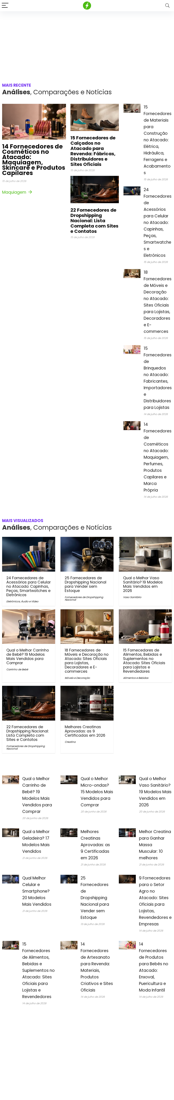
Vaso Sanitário (132, 597)
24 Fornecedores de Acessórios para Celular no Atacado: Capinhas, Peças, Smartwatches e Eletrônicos (157, 222)
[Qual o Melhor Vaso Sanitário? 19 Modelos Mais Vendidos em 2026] (145, 539)
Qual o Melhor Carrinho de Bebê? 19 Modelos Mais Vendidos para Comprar (27, 656)
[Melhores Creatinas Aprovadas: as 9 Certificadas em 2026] (87, 688)
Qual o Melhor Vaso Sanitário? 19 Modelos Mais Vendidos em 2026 (143, 584)
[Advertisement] (87, 43)
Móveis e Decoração (77, 678)
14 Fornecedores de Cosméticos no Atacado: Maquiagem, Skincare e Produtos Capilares (33, 159)
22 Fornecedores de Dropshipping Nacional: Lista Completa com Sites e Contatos (94, 221)
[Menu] (5, 5)
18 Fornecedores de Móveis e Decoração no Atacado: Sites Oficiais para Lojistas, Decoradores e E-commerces (86, 661)
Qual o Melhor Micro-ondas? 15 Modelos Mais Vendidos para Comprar (97, 792)
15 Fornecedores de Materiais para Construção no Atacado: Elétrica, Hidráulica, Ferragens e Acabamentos (157, 140)
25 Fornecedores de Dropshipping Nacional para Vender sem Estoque (85, 584)
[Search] (167, 5)
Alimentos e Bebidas (135, 678)
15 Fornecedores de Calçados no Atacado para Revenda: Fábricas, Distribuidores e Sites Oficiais (92, 151)
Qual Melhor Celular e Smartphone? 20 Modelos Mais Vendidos (36, 891)
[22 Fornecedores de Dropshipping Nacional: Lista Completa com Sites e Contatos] (28, 688)
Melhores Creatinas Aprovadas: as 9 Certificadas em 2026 (85, 731)
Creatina (70, 742)
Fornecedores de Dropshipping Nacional (84, 598)
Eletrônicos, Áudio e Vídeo (22, 601)
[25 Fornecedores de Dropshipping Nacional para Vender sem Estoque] (87, 539)
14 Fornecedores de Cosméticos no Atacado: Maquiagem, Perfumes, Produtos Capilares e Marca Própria (157, 457)
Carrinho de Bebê (17, 669)
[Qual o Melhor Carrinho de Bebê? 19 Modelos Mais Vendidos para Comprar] (28, 612)
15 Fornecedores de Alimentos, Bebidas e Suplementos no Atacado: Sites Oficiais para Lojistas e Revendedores (144, 661)
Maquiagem (14, 192)
